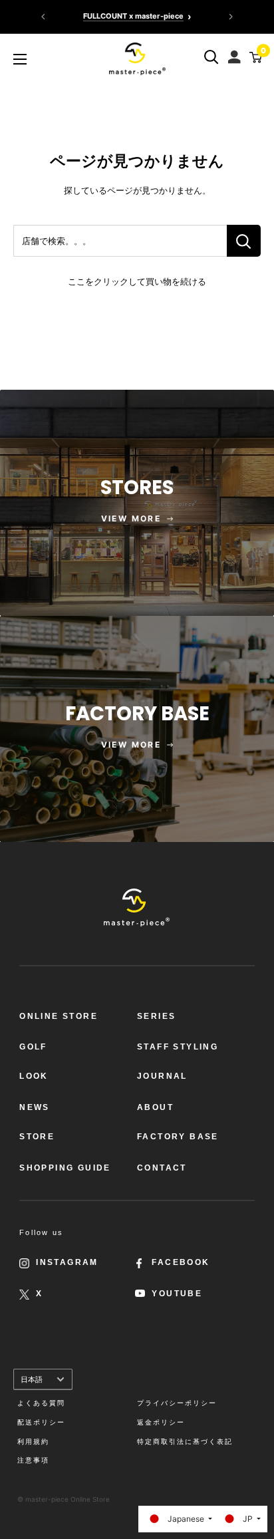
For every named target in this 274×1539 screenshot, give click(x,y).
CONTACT (162, 1168)
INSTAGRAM (67, 1262)
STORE (37, 1136)
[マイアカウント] (235, 54)
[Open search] (211, 57)
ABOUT (155, 1107)
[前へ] (43, 16)
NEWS (34, 1107)
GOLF (33, 1046)
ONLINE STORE (58, 1016)
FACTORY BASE (178, 1136)
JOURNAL (162, 1076)
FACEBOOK (180, 1262)
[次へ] (230, 16)
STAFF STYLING (177, 1046)
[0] (253, 57)
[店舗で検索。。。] (244, 241)
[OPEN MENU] (20, 59)
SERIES (156, 1016)
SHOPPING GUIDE (65, 1168)
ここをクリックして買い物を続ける (137, 281)
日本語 (32, 1379)
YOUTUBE (177, 1293)
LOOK (34, 1076)
